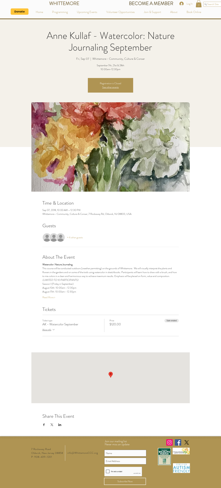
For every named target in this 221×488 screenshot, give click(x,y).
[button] (199, 3)
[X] (186, 442)
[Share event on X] (51, 424)
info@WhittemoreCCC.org (82, 453)
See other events (110, 87)
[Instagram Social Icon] (169, 442)
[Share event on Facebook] (43, 424)
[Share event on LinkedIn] (59, 424)
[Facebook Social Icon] (178, 442)
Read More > (48, 297)
